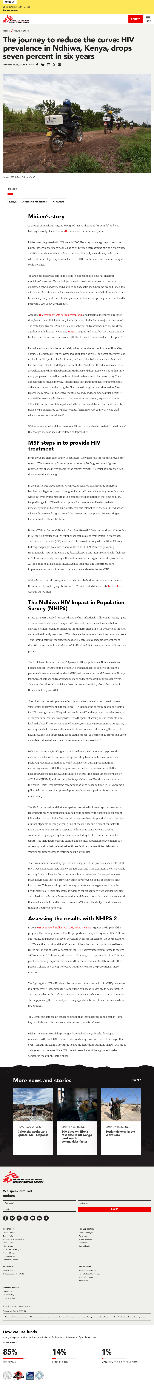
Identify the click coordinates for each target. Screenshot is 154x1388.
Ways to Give (8, 1243)
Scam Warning (9, 1298)
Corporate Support (10, 1259)
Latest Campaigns (86, 1232)
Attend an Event (85, 1239)
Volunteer (83, 1243)
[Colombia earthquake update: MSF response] (33, 1121)
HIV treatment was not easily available (60, 314)
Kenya (13, 201)
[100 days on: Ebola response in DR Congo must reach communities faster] (77, 1121)
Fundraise (83, 1236)
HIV (67, 231)
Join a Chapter (85, 1246)
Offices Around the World (13, 1274)
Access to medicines (34, 201)
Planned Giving (9, 1253)
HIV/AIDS (58, 201)
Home (6, 30)
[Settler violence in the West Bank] (121, 1121)
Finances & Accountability (13, 1239)
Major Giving (8, 1246)
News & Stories (22, 30)
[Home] (40, 19)
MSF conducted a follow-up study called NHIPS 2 (64, 927)
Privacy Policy (8, 1295)
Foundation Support (11, 1256)
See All (135, 1080)
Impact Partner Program (12, 1249)
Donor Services (9, 1232)
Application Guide (86, 1277)
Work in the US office (87, 1270)
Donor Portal (8, 1236)
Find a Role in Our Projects (89, 1274)
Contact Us (7, 1291)
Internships (83, 1280)
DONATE (135, 19)
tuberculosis (115, 586)
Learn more (10, 10)
